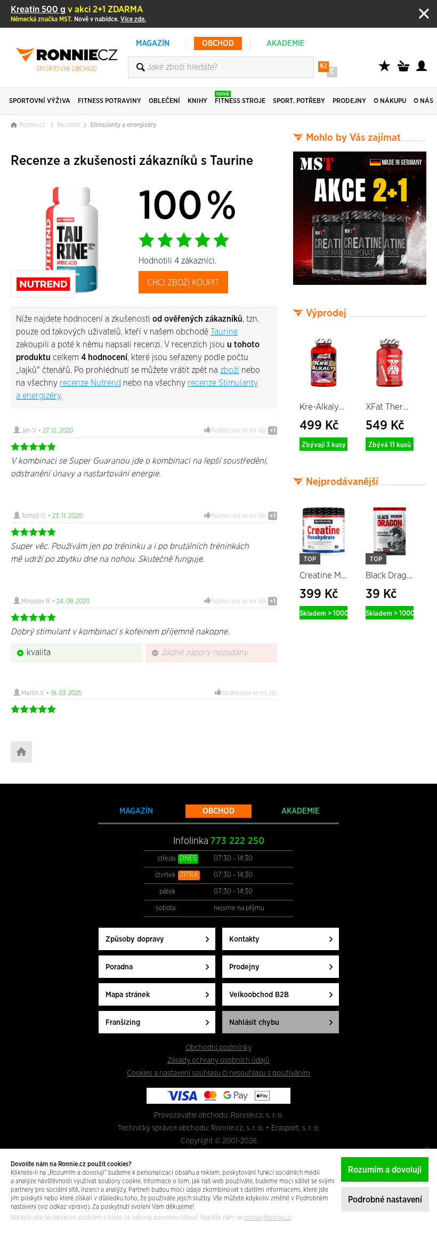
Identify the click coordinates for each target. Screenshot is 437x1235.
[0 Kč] (404, 71)
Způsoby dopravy (135, 939)
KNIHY (197, 101)
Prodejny (244, 967)
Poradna (119, 967)
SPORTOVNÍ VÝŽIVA (39, 101)
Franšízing (123, 1022)
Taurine (224, 332)
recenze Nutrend (90, 383)
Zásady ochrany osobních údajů (218, 1060)
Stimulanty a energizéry (123, 125)
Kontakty (244, 939)
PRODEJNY (349, 101)
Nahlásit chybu (254, 1022)
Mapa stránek (128, 995)
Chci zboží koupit (183, 282)
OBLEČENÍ (164, 101)
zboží (229, 370)
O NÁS (423, 101)
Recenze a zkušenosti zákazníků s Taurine (132, 161)
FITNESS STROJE (240, 98)
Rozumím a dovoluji (385, 1170)
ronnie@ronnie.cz (267, 1217)
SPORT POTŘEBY (299, 101)
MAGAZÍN (152, 43)
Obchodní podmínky (218, 1047)
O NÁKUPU (390, 101)
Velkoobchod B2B (259, 995)
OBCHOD (218, 43)
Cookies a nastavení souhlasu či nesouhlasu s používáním (218, 1073)
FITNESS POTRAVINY (109, 101)
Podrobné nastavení (385, 1200)
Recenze (68, 125)
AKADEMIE (285, 43)
